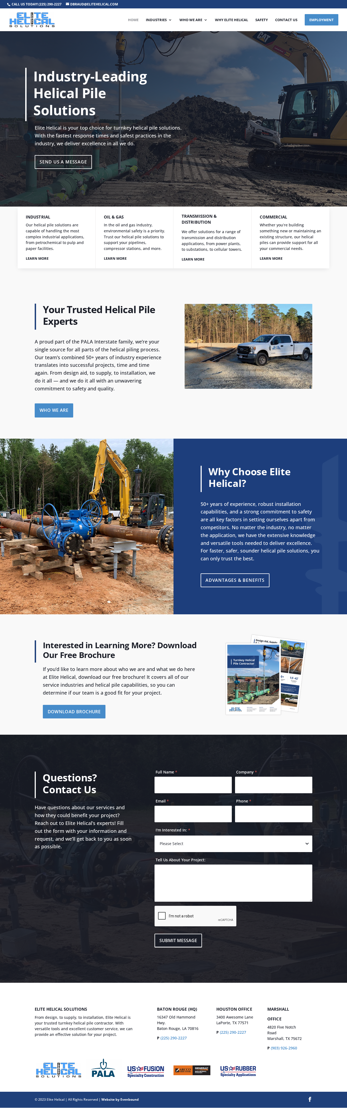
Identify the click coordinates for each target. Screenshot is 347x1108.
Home (133, 20)
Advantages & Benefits (235, 580)
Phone (243, 801)
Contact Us (286, 20)
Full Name (166, 772)
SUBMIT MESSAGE (178, 940)
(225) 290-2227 (50, 4)
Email (162, 801)
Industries (156, 20)
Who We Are (190, 20)
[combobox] (233, 844)
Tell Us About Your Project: (180, 859)
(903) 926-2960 (284, 1048)
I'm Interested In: (173, 830)
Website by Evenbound (120, 1099)
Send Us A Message (63, 162)
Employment (321, 19)
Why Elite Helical (231, 20)
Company (246, 772)
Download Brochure (74, 712)
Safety (261, 20)
